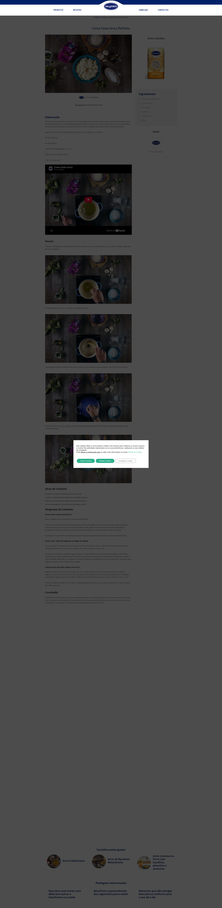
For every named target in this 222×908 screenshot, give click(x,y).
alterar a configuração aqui (90, 452)
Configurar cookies (126, 461)
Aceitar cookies (85, 461)
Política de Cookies (135, 452)
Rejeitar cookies (105, 461)
